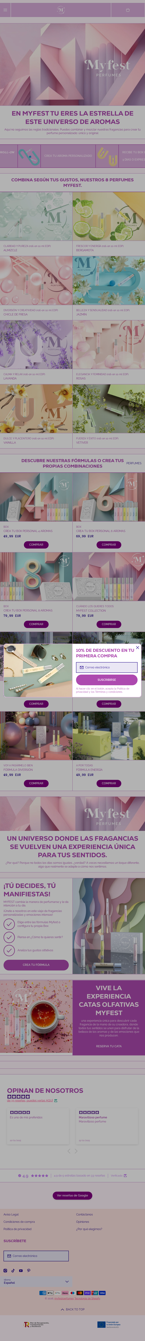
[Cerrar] (137, 647)
